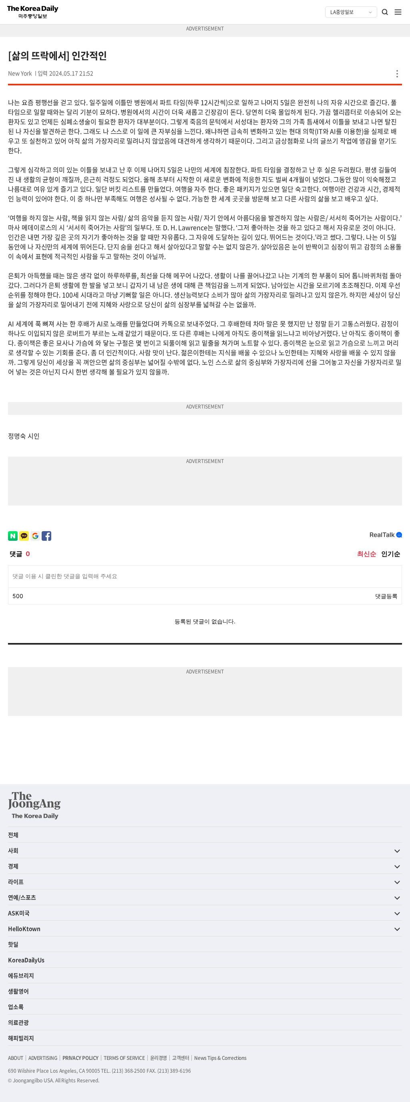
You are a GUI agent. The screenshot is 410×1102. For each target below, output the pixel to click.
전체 (13, 835)
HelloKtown (24, 928)
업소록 (16, 1007)
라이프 (16, 882)
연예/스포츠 (22, 897)
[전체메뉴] (398, 12)
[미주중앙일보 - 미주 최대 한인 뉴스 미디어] (32, 12)
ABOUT (15, 1058)
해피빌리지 (21, 1038)
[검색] (385, 12)
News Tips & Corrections (220, 1058)
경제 (13, 866)
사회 (13, 850)
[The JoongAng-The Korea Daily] (34, 805)
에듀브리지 (21, 975)
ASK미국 (19, 913)
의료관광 (18, 1022)
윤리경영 (158, 1058)
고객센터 (180, 1058)
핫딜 (13, 944)
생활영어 (18, 991)
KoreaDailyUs (26, 960)
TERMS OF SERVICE (124, 1058)
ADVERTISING (42, 1058)
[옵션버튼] (397, 74)
